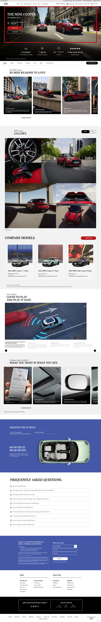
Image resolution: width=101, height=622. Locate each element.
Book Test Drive (71, 3)
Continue (59, 558)
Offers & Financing (28, 3)
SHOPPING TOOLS (23, 580)
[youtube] (33, 606)
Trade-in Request (37, 585)
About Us (10, 616)
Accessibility (62, 616)
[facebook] (31, 606)
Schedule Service (61, 3)
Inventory (88, 3)
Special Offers (80, 3)
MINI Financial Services (38, 587)
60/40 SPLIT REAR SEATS (16, 432)
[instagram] (36, 606)
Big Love (54, 585)
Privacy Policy (54, 616)
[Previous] (6, 350)
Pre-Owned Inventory (24, 585)
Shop (22, 3)
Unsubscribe (38, 616)
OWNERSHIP (69, 580)
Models (18, 3)
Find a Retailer (22, 591)
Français (76, 616)
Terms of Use (69, 616)
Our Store (35, 3)
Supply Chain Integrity (43, 618)
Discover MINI (45, 3)
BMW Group (31, 616)
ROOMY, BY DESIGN (39, 432)
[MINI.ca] (5, 4)
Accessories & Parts (71, 587)
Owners (39, 3)
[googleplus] (38, 606)
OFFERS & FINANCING (38, 580)
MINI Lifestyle (69, 589)
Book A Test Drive (23, 589)
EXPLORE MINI (56, 580)
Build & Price (95, 3)
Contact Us (24, 616)
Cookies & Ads (46, 616)
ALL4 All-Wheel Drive (57, 587)
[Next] (95, 350)
